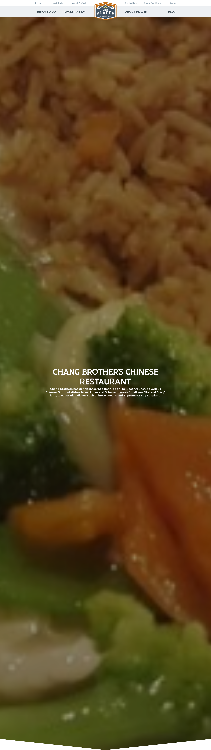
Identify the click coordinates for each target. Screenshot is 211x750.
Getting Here (131, 3)
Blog (172, 11)
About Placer (136, 11)
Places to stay (74, 11)
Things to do (45, 11)
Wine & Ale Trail (79, 3)
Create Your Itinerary (153, 3)
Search (173, 3)
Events (38, 3)
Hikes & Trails (57, 3)
